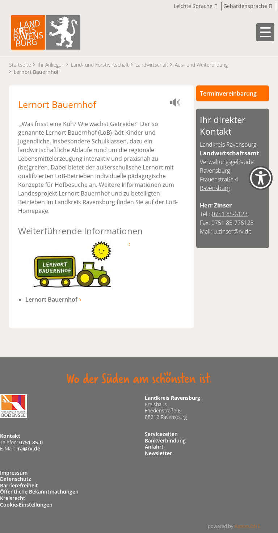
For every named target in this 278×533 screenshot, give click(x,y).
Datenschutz (15, 478)
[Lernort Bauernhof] (72, 264)
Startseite (20, 64)
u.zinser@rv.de (233, 231)
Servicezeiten (161, 434)
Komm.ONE (247, 526)
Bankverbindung (165, 440)
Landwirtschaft (151, 64)
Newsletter (158, 453)
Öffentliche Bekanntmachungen (39, 491)
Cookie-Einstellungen (26, 504)
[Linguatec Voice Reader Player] (177, 103)
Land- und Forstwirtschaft (100, 64)
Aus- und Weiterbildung (201, 64)
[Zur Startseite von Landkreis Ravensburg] (45, 31)
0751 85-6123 (230, 214)
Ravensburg (215, 188)
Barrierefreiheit (19, 485)
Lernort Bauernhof (51, 299)
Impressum (14, 472)
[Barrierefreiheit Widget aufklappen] (261, 184)
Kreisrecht (12, 498)
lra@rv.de (28, 448)
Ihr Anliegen (51, 64)
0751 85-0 (31, 442)
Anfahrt (154, 446)
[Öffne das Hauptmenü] (265, 32)
